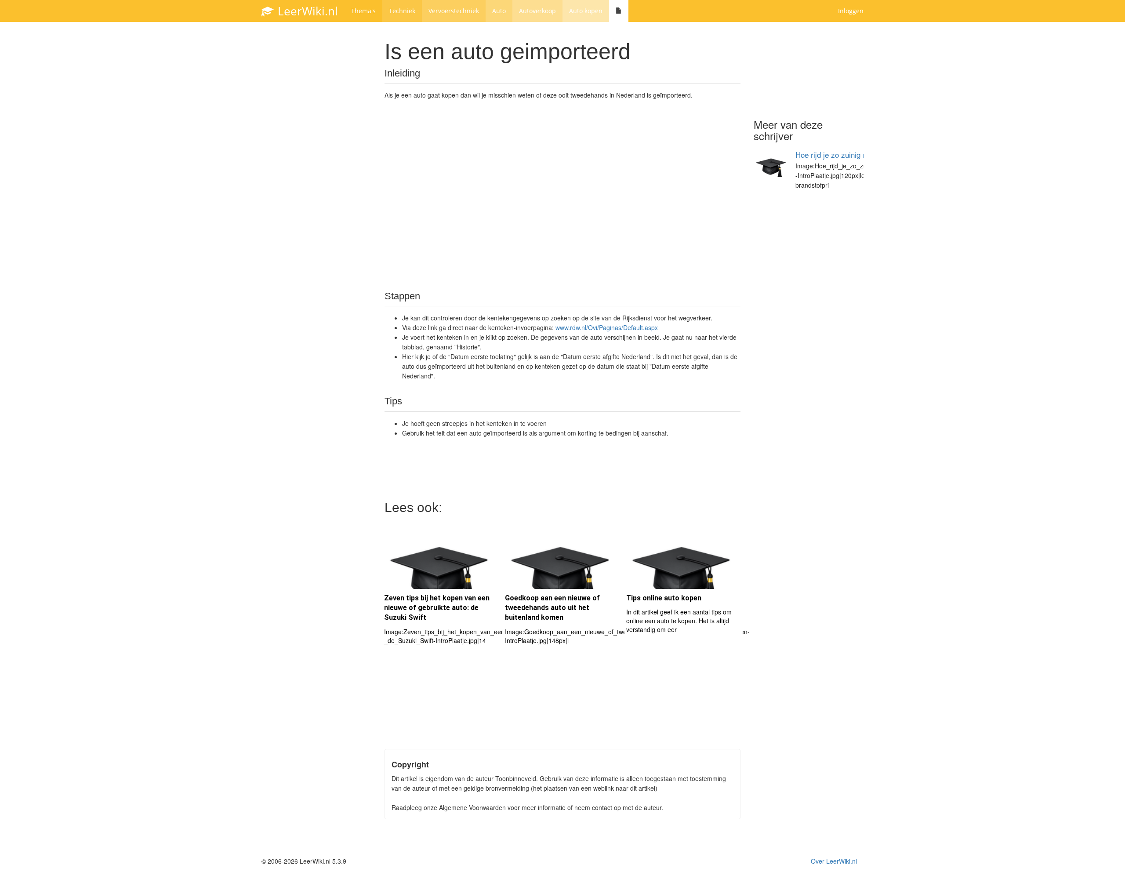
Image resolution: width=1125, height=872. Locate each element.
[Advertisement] (562, 194)
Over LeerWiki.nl (834, 861)
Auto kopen (585, 11)
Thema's (363, 11)
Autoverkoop (537, 11)
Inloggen (851, 11)
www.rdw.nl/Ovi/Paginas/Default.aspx (606, 327)
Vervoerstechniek (453, 11)
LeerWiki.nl (306, 11)
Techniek (402, 11)
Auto (499, 11)
